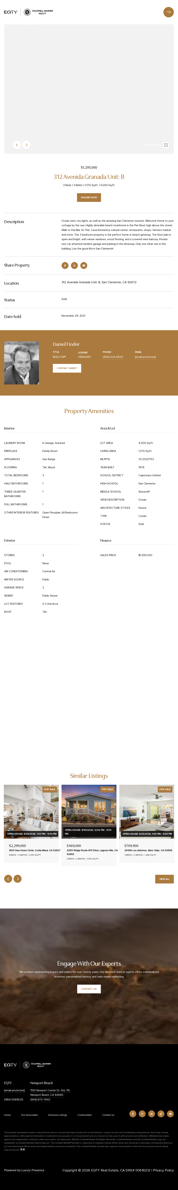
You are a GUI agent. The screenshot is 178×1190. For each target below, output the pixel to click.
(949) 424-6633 (113, 357)
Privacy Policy (163, 1170)
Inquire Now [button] (89, 197)
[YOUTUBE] (170, 1113)
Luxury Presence (33, 1170)
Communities (85, 1115)
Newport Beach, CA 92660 (46, 1094)
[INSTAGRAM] (142, 1113)
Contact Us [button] (89, 989)
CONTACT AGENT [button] (67, 368)
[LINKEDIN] (151, 1113)
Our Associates (29, 1115)
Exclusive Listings (57, 1115)
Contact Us (108, 1115)
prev (17, 145)
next (26, 145)
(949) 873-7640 (40, 1099)
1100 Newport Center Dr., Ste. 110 (50, 1090)
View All (164, 879)
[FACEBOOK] (132, 1113)
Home (7, 1115)
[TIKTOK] (160, 1113)
